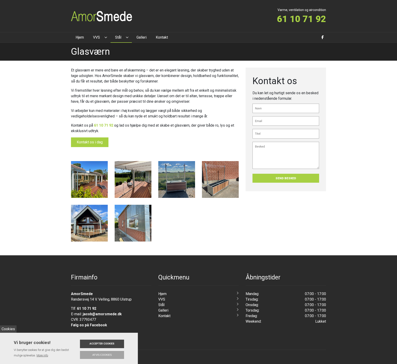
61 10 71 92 (301, 19)
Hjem (162, 294)
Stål (161, 305)
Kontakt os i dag (90, 142)
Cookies (8, 329)
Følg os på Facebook (89, 325)
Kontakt (164, 316)
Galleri (163, 310)
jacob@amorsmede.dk (102, 314)
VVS (161, 299)
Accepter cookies (102, 343)
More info (42, 355)
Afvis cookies (102, 354)
